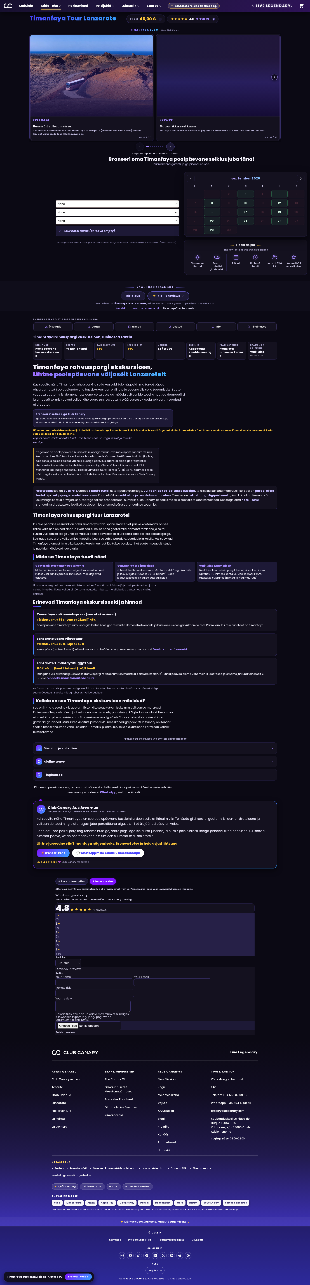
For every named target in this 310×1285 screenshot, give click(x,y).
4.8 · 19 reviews (166, 296)
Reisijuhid (103, 6)
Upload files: (92, 1017)
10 (245, 203)
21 (195, 221)
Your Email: (141, 977)
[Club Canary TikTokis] (138, 1255)
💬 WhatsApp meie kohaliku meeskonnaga (108, 853)
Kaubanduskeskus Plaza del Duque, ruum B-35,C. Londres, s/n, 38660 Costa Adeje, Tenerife (231, 1125)
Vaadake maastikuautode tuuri (70, 678)
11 (263, 203)
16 (228, 212)
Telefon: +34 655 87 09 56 (229, 1095)
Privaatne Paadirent (119, 1099)
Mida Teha (49, 6)
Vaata (96, 326)
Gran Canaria (61, 1095)
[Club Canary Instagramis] (122, 1255)
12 (279, 203)
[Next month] (300, 178)
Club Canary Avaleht (66, 1079)
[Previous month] (190, 178)
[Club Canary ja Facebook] (146, 1255)
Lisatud (177, 326)
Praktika (163, 1127)
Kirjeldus (133, 296)
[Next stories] (274, 77)
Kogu (161, 1087)
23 (229, 221)
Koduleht (26, 6)
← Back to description (71, 881)
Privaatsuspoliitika (139, 1240)
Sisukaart (197, 1240)
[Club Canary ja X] (163, 1255)
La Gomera (59, 1127)
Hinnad (136, 326)
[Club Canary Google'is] (188, 1255)
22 (212, 221)
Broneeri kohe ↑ (78, 1276)
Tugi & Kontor (223, 1071)
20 (296, 212)
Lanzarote (59, 1103)
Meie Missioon (167, 1079)
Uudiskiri (164, 1150)
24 (246, 221)
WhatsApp (108, 792)
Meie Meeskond (168, 1095)
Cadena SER (178, 1168)
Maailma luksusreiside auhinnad (114, 1168)
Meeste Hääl (78, 1168)
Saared (152, 6)
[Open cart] (301, 6)
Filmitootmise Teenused (121, 1107)
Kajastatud (61, 1162)
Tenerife (57, 1087)
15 (211, 212)
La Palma (58, 1119)
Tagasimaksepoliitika (171, 1240)
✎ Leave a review (103, 881)
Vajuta (162, 1103)
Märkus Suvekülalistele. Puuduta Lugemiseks (155, 1221)
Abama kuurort (202, 1168)
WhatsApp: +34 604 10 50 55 (231, 1103)
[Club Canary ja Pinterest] (171, 1255)
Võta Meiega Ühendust (227, 1079)
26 (279, 221)
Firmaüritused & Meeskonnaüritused (119, 1089)
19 (279, 212)
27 (296, 221)
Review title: (63, 988)
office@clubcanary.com (228, 1111)
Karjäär (163, 1134)
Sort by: (60, 957)
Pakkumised (78, 6)
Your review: (63, 999)
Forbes (59, 1168)
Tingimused (259, 326)
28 (195, 230)
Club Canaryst (170, 1071)
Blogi (161, 1119)
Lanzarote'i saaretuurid (145, 308)
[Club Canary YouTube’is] (130, 1255)
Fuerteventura (62, 1111)
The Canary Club (116, 1079)
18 (262, 212)
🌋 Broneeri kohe (53, 853)
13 (296, 203)
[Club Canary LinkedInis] (155, 1255)
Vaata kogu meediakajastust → (71, 1175)
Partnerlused (167, 1142)
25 (262, 221)
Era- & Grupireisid (119, 1071)
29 (212, 230)
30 (229, 230)
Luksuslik (129, 6)
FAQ (213, 1087)
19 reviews (202, 19)
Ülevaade (55, 326)
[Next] (170, 146)
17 (245, 212)
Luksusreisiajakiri (153, 1168)
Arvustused (166, 1111)
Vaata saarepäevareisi (170, 649)
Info (218, 326)
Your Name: (63, 977)
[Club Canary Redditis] (179, 1255)
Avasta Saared (64, 1071)
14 (195, 212)
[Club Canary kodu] (8, 6)
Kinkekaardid (114, 1115)
